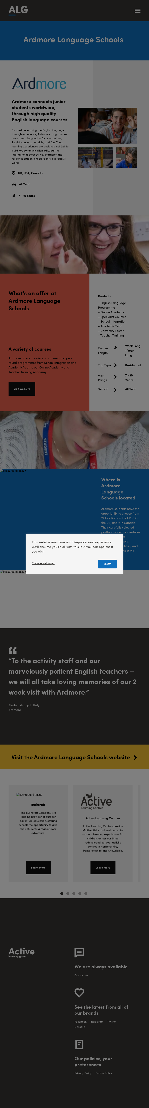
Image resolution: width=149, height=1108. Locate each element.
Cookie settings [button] (43, 563)
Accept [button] (108, 564)
